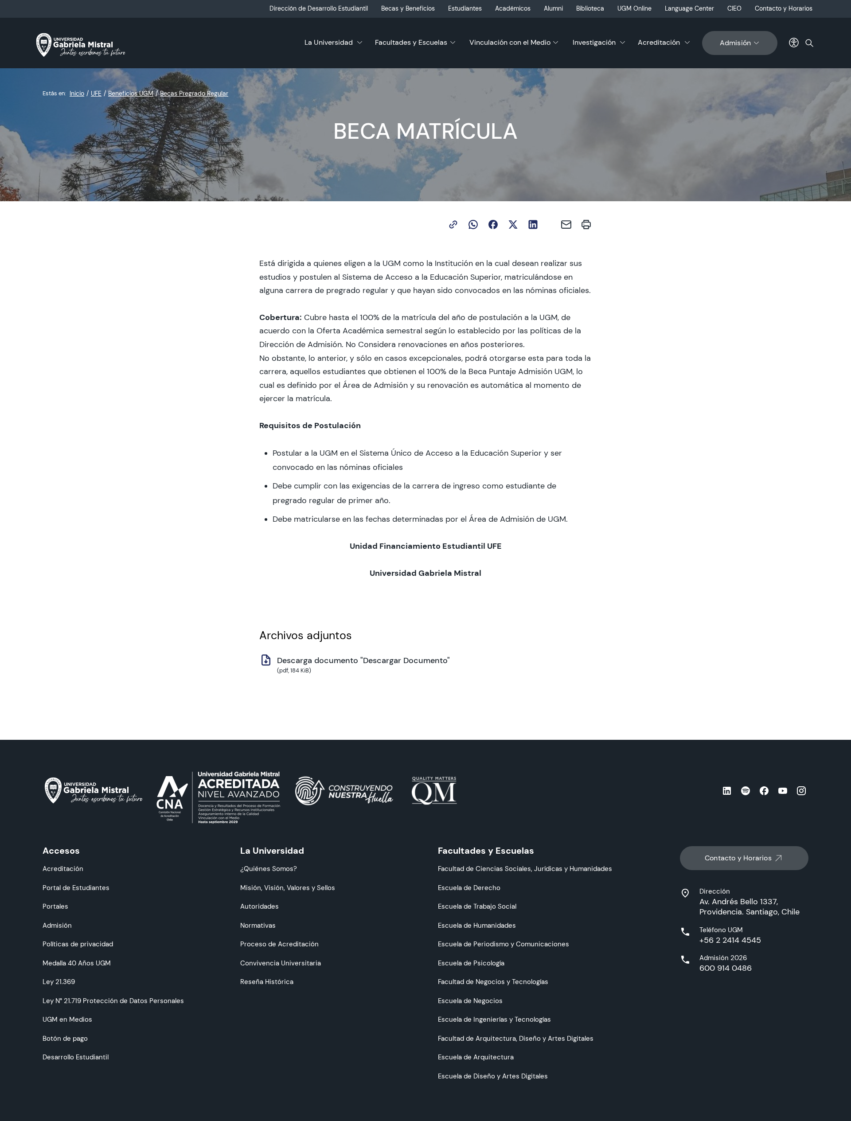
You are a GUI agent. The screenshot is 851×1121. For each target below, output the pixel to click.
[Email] (566, 224)
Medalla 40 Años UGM (77, 963)
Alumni (553, 8)
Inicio (77, 93)
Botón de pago (65, 1038)
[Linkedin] (533, 224)
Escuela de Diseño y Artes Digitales (493, 1076)
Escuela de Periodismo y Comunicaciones (503, 944)
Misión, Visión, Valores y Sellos (287, 887)
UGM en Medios (67, 1019)
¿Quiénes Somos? (268, 868)
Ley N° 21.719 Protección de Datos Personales (113, 1000)
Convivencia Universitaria (280, 963)
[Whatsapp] (473, 224)
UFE (96, 93)
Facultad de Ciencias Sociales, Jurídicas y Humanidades (525, 868)
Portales (55, 906)
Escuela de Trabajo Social (477, 906)
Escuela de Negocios (470, 1000)
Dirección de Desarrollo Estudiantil (318, 8)
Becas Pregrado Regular (194, 93)
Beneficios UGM (130, 93)
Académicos (513, 8)
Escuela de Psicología (471, 963)
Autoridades (259, 906)
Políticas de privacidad (78, 944)
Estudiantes (465, 8)
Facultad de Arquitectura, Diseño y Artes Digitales (515, 1038)
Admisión (735, 43)
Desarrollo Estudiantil (76, 1057)
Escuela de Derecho (469, 887)
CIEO (734, 8)
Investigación (594, 42)
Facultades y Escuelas (411, 42)
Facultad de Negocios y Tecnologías (493, 981)
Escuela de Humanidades (477, 925)
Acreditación (659, 42)
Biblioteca (590, 8)
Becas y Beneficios (408, 8)
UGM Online (634, 8)
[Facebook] (493, 224)
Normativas (258, 925)
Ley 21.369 (59, 981)
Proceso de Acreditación (279, 944)
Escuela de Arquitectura (476, 1057)
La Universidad (328, 42)
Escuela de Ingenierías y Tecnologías (494, 1019)
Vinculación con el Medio (509, 42)
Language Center (689, 8)
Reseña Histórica (266, 981)
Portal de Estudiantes (76, 887)
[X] (513, 224)
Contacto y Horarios (783, 8)
